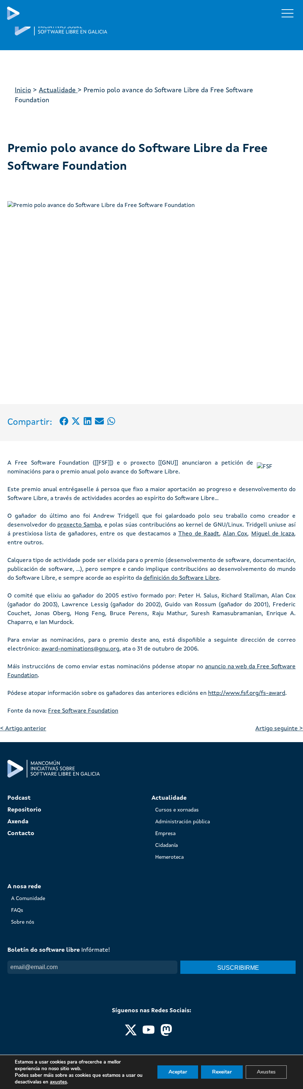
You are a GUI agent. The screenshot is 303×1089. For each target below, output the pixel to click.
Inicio (23, 90)
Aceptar (177, 1071)
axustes (58, 1082)
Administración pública (182, 821)
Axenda (17, 822)
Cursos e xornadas (177, 810)
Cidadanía (166, 845)
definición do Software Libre (181, 578)
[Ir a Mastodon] (166, 1034)
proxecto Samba (79, 525)
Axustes (266, 1071)
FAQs (17, 910)
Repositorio (24, 810)
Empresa (165, 833)
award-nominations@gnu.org (80, 649)
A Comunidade (28, 898)
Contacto (20, 834)
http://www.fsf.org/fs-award (246, 693)
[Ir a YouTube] (148, 1034)
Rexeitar (222, 1071)
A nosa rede (24, 887)
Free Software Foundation (83, 711)
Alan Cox (235, 534)
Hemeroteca (169, 857)
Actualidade (58, 90)
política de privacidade (69, 981)
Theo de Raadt (198, 534)
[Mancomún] (61, 34)
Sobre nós (22, 922)
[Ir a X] (131, 1034)
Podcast (19, 798)
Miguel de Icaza (272, 534)
